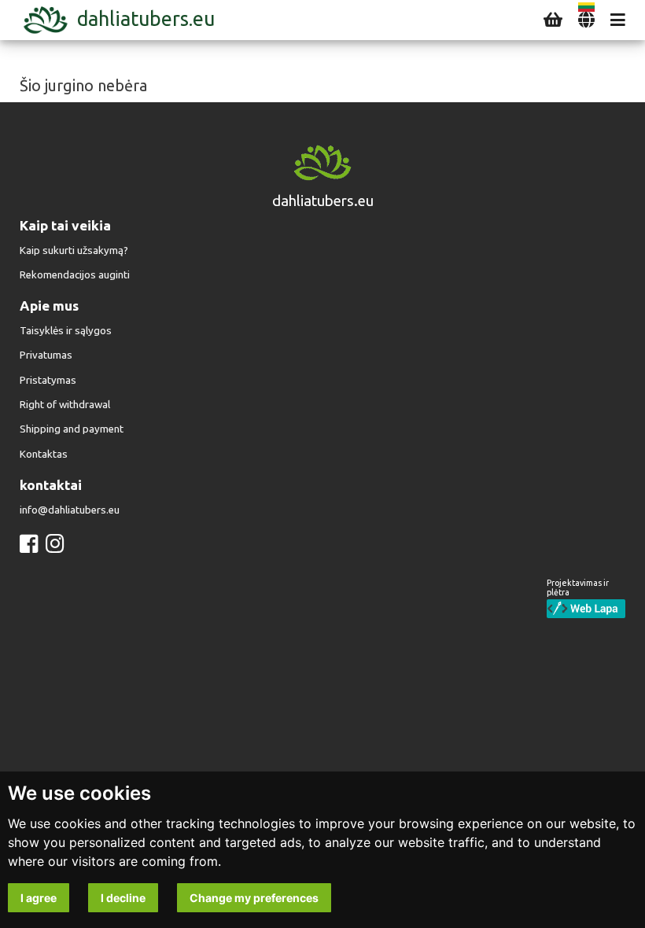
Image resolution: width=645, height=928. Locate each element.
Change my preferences (254, 897)
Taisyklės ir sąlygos (66, 331)
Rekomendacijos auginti (75, 275)
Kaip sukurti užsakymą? (74, 250)
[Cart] (553, 20)
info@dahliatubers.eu (70, 510)
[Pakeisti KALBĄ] (586, 20)
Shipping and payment (71, 429)
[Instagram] (55, 543)
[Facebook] (29, 543)
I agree (38, 897)
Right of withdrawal (65, 405)
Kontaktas (44, 454)
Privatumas (46, 355)
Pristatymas (48, 380)
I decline (123, 897)
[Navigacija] (617, 20)
